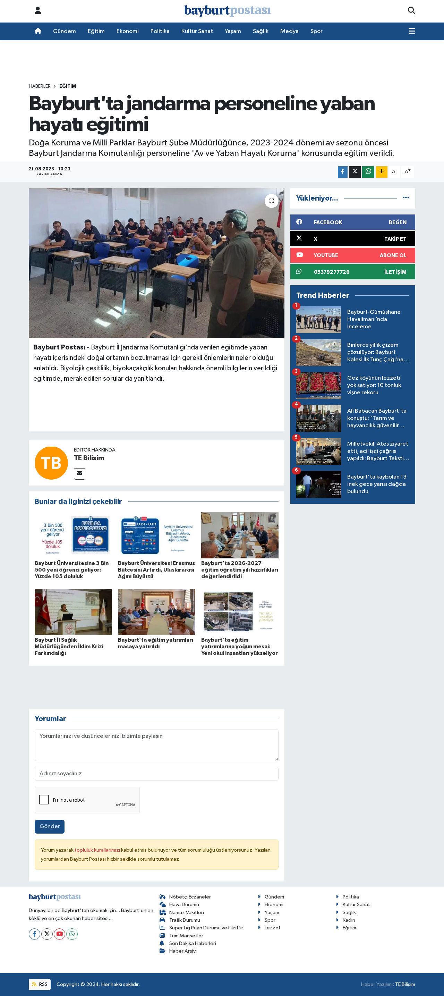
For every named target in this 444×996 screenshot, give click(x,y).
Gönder (50, 826)
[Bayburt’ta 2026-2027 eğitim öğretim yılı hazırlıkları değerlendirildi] (240, 535)
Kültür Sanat (197, 31)
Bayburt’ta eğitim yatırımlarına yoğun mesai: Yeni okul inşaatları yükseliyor (239, 646)
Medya (289, 31)
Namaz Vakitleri (186, 912)
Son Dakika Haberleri (192, 943)
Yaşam (233, 31)
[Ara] (411, 11)
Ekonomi (128, 31)
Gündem (64, 31)
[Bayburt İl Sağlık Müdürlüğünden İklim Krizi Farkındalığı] (73, 612)
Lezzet (273, 927)
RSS (43, 984)
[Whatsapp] (72, 934)
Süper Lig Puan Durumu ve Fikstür (206, 927)
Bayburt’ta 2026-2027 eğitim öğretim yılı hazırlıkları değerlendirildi (239, 569)
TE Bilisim (89, 458)
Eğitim (96, 31)
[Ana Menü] (412, 31)
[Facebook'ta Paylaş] (343, 172)
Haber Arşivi (183, 951)
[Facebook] (34, 934)
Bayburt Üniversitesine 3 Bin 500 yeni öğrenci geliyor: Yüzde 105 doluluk (72, 569)
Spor (316, 31)
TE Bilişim (405, 984)
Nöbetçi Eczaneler (190, 897)
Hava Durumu (184, 904)
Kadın (349, 920)
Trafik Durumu (184, 920)
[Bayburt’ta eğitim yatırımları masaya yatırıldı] (156, 612)
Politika (160, 31)
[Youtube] (59, 934)
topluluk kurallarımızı (98, 850)
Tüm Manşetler (186, 935)
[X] (47, 934)
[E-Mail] (79, 474)
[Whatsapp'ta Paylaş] (368, 172)
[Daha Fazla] (381, 172)
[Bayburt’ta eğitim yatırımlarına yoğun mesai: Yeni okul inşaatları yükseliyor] (240, 612)
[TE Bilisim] (51, 463)
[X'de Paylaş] (355, 172)
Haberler (40, 86)
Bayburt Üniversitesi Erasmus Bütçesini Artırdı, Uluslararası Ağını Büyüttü (156, 569)
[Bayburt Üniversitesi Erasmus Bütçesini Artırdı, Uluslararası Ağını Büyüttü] (156, 535)
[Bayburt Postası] (227, 11)
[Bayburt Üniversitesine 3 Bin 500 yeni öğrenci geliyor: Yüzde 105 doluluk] (73, 535)
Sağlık (260, 31)
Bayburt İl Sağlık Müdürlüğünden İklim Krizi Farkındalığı (69, 646)
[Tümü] (406, 198)
